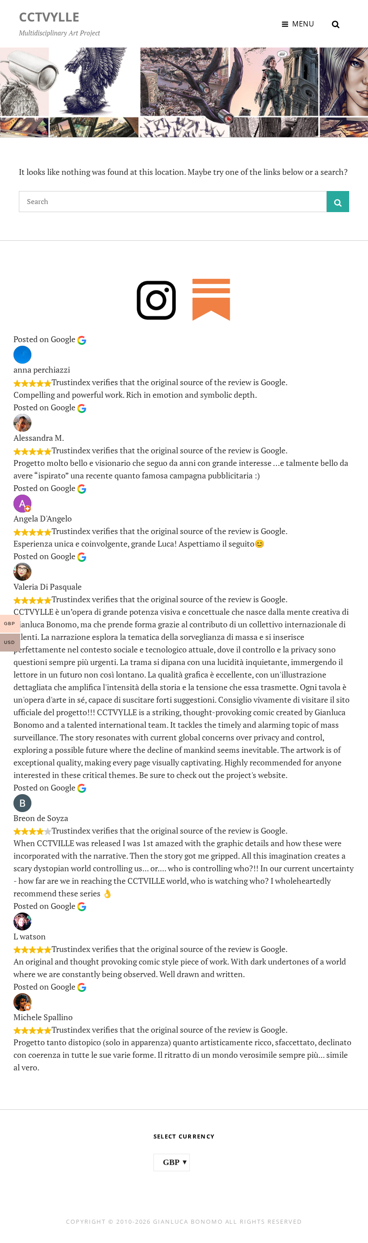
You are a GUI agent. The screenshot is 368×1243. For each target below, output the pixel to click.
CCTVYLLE (49, 16)
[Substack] (211, 299)
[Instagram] (156, 299)
